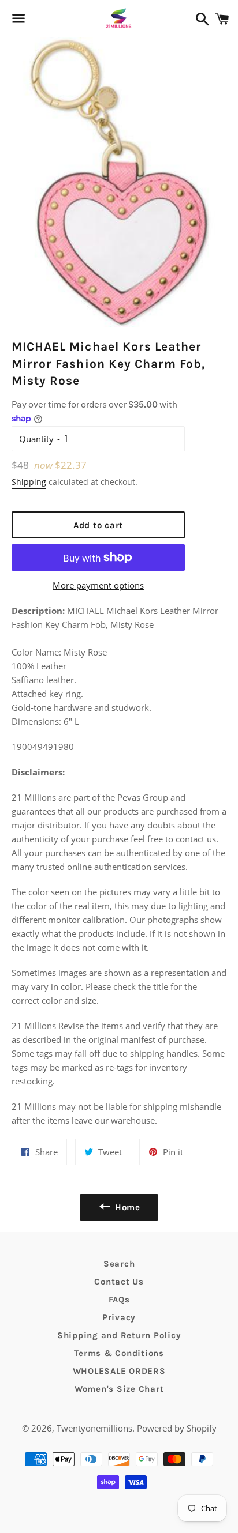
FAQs (119, 1299)
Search (119, 1264)
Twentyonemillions (94, 1428)
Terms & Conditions (119, 1353)
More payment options (98, 585)
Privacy (119, 1317)
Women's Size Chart (119, 1389)
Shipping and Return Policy (119, 1335)
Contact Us (119, 1281)
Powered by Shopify (177, 1428)
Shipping (29, 481)
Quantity (36, 439)
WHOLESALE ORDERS (119, 1371)
